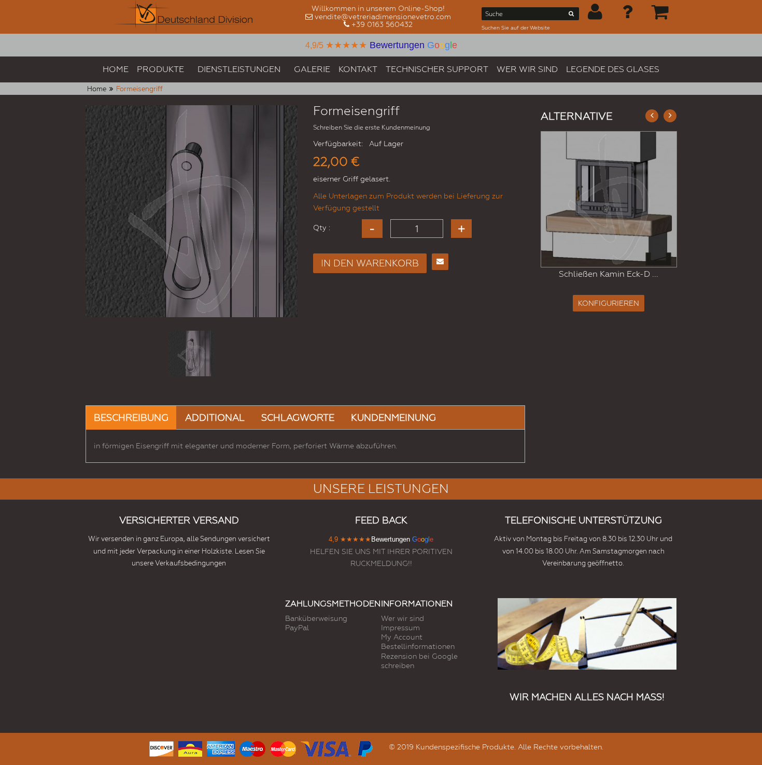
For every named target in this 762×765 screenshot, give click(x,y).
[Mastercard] (283, 747)
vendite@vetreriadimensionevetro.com (383, 16)
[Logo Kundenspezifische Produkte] (183, 17)
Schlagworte (297, 417)
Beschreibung (131, 417)
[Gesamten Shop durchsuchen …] (571, 15)
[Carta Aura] (190, 747)
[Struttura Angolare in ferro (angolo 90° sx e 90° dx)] (608, 199)
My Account (401, 637)
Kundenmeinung (393, 417)
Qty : (321, 227)
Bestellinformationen (418, 646)
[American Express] (221, 747)
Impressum (400, 628)
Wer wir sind (402, 618)
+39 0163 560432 (382, 24)
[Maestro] (252, 747)
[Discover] (161, 747)
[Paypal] (364, 747)
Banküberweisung (316, 618)
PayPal (297, 628)
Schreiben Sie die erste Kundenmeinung (371, 127)
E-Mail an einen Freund (440, 261)
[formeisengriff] (191, 353)
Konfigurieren (608, 303)
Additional (215, 417)
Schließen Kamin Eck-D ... (608, 274)
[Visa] (326, 747)
